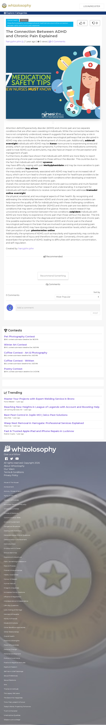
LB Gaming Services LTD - (14, 410)
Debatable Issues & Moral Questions (17, 535)
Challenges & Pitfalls (11, 509)
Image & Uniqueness (11, 588)
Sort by (97, 292)
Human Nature (9, 583)
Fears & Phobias (10, 566)
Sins (5, 684)
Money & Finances (10, 619)
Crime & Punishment (12, 522)
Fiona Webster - (10, 402)
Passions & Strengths (11, 641)
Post (95, 313)
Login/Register (91, 6)
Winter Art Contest (15, 344)
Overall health (12, 20)
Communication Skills (12, 518)
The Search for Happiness (13, 698)
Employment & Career (12, 548)
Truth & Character (10, 711)
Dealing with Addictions (13, 531)
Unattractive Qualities (12, 715)
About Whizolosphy (14, 466)
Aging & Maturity (10, 496)
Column (24, 20)
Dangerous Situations (12, 526)
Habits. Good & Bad (11, 575)
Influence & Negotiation (12, 597)
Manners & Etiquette (11, 614)
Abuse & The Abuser (11, 482)
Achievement (9, 487)
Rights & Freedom (10, 667)
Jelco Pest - (8, 418)
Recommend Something (53, 276)
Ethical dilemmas (10, 553)
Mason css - (8, 426)
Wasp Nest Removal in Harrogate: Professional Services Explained (44, 423)
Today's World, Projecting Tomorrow (17, 706)
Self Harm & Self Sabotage (13, 671)
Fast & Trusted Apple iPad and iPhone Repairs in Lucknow (39, 431)
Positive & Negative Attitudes (14, 662)
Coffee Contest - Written (19, 360)
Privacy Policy (11, 475)
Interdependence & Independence (16, 601)
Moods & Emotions (11, 623)
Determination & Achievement (15, 539)
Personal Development (12, 654)
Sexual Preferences (11, 676)
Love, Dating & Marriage (13, 610)
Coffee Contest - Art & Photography (25, 352)
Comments (58, 41)
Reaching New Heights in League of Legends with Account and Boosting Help (51, 407)
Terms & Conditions (14, 472)
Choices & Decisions (11, 513)
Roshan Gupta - (10, 434)
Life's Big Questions (11, 605)
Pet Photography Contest (19, 336)
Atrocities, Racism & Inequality (15, 504)
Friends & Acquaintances (13, 570)
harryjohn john (13, 41)
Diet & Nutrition (10, 544)
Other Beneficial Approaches (14, 627)
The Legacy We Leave (12, 693)
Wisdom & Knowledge (12, 720)
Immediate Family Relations (14, 592)
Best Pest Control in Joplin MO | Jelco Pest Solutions (35, 415)
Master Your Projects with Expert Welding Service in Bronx (39, 398)
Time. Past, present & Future (14, 702)
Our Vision (9, 469)
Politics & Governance (12, 658)
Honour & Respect (10, 579)
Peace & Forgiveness (11, 645)
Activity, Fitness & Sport (12, 491)
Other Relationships (11, 632)
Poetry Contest (13, 368)
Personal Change (10, 649)
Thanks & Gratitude (11, 689)
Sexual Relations (10, 680)
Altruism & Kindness (11, 500)
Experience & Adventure (13, 557)
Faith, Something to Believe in (15, 561)
